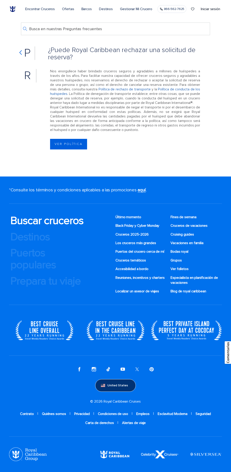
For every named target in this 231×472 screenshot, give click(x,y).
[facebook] (79, 369)
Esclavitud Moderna (172, 414)
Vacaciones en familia (187, 243)
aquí (142, 190)
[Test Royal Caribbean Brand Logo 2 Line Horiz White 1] (115, 454)
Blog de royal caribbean (188, 291)
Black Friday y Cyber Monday (137, 225)
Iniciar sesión (210, 9)
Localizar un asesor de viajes (137, 291)
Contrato (27, 414)
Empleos (143, 414)
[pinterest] (151, 369)
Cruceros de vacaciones (189, 225)
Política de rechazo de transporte (125, 89)
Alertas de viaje (134, 423)
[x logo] (137, 369)
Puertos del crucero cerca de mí (140, 251)
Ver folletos (180, 269)
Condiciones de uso (113, 414)
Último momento (128, 217)
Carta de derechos (99, 423)
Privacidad (82, 414)
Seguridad (203, 414)
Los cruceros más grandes (136, 243)
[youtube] (122, 369)
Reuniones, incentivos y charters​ (140, 277)
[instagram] (94, 369)
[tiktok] (108, 369)
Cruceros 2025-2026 (132, 234)
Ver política (69, 144)
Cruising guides (182, 234)
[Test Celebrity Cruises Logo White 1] (160, 454)
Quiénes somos (54, 414)
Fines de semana (183, 217)
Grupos (176, 260)
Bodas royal (179, 251)
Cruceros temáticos (131, 260)
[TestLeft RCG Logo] (28, 454)
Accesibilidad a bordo (132, 269)
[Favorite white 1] (192, 9)
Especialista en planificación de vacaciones (194, 280)
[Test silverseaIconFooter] (205, 454)
